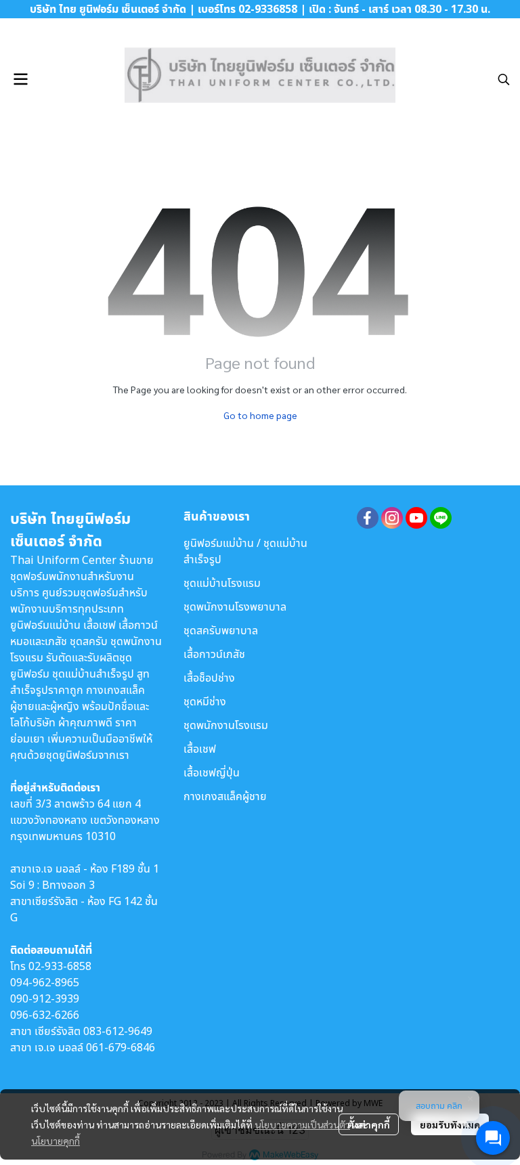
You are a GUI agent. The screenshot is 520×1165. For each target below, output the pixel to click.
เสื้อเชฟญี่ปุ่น (211, 772)
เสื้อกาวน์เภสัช (214, 653)
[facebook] (367, 518)
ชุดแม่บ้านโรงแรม (222, 582)
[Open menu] (20, 79)
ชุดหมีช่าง (204, 701)
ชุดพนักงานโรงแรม (225, 725)
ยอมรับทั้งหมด (450, 1124)
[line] (441, 518)
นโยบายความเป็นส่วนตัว (302, 1124)
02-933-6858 (59, 966)
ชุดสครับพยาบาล (220, 630)
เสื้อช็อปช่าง (209, 677)
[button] (503, 79)
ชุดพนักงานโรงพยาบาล (234, 606)
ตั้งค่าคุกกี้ (368, 1124)
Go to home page (260, 415)
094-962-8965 (44, 982)
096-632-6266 (44, 1014)
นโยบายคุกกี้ (55, 1141)
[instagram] (392, 518)
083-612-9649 (117, 1031)
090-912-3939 (44, 998)
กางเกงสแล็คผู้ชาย (225, 796)
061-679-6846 (120, 1047)
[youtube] (416, 518)
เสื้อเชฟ (199, 748)
